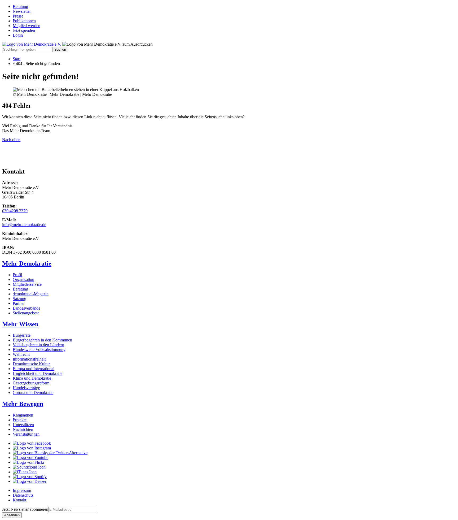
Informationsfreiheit (29, 359)
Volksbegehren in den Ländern (38, 345)
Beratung (20, 6)
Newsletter (22, 11)
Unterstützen (23, 424)
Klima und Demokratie (32, 378)
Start (16, 59)
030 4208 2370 (15, 211)
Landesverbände (26, 308)
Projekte (20, 420)
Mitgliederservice (27, 284)
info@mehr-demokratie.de (24, 224)
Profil (17, 274)
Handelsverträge (26, 387)
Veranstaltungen (26, 434)
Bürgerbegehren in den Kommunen (42, 340)
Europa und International (33, 368)
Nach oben (11, 139)
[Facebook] (32, 443)
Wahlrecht (21, 354)
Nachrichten (23, 429)
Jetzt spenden (24, 30)
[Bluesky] (50, 452)
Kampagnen (23, 415)
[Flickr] (28, 462)
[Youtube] (30, 457)
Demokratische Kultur (31, 364)
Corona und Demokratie (33, 392)
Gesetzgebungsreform (31, 383)
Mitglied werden (26, 25)
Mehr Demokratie (26, 263)
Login (18, 35)
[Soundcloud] (29, 467)
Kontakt (19, 500)
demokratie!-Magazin (31, 294)
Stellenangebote (26, 313)
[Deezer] (29, 481)
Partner (19, 303)
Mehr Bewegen (22, 403)
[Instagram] (32, 448)
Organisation (23, 279)
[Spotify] (30, 476)
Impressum (22, 490)
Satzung (19, 298)
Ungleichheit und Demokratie (37, 373)
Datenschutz (23, 495)
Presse (18, 16)
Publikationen (24, 21)
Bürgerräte (21, 335)
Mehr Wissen (20, 324)
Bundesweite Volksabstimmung (39, 349)
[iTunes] (25, 472)
